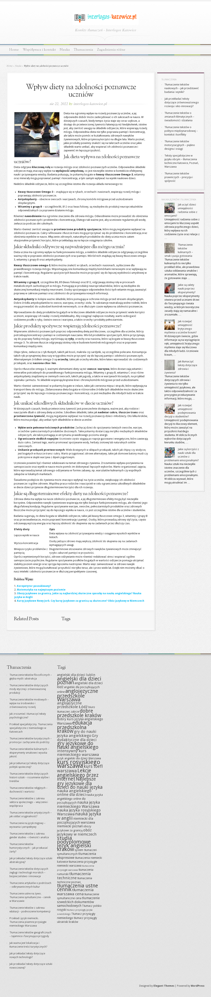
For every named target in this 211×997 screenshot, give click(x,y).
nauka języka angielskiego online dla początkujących (80, 798)
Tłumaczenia (83, 49)
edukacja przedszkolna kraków (74, 727)
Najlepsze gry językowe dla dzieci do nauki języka (80, 783)
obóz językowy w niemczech (77, 832)
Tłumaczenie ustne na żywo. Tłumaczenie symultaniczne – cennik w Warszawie (30, 897)
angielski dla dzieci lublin (76, 675)
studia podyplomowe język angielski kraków (74, 843)
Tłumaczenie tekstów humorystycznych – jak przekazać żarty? (28, 848)
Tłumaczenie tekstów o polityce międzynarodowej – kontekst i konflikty (181, 131)
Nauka (65, 49)
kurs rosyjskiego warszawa (78, 764)
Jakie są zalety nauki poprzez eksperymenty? (187, 288)
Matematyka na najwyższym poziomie (41, 589)
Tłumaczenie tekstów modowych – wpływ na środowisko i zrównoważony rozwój (29, 703)
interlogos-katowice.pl (90, 103)
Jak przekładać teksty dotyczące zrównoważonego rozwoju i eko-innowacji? (181, 102)
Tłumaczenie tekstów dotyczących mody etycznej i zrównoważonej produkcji (28, 689)
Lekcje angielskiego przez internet (77, 775)
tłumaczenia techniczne (74, 876)
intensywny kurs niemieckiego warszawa (78, 753)
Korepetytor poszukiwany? (34, 586)
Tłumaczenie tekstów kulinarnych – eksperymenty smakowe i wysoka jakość (29, 753)
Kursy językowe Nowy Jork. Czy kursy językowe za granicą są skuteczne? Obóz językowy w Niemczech (80, 600)
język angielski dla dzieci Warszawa (79, 758)
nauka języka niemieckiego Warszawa (78, 804)
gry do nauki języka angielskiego (76, 733)
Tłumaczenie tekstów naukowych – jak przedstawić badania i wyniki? (181, 88)
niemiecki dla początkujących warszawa (76, 820)
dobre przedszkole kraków (79, 713)
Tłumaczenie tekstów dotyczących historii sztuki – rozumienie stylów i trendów (29, 777)
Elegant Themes (164, 985)
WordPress (197, 985)
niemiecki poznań (70, 826)
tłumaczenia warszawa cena (75, 892)
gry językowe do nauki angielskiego (77, 745)
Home (14, 49)
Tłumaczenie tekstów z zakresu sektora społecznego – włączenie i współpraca (28, 802)
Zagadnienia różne (111, 49)
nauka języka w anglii (79, 816)
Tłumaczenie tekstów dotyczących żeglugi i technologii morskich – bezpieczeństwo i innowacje (28, 872)
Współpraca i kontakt (39, 49)
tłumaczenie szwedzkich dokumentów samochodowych (78, 902)
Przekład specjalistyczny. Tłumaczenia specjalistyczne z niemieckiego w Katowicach (31, 728)
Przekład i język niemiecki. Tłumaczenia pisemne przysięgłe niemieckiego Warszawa (27, 922)
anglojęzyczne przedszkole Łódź (72, 705)
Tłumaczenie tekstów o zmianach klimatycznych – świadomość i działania (179, 116)
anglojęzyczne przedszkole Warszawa (77, 695)
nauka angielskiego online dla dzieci (74, 793)
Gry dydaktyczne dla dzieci (77, 737)
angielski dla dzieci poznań (79, 680)
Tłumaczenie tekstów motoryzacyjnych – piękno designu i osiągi (179, 145)
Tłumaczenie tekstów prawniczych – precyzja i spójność (178, 177)
